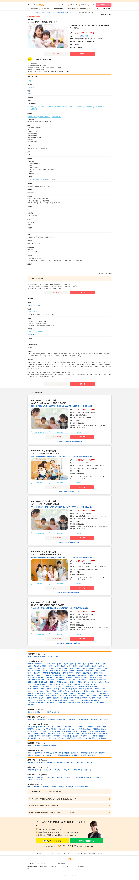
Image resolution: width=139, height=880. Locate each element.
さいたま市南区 (82, 686)
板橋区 (81, 666)
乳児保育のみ (31, 729)
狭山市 (97, 689)
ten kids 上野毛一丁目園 (81, 36)
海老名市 (44, 684)
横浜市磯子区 (71, 675)
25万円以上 (76, 770)
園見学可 (102, 736)
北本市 (99, 691)
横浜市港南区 (31, 677)
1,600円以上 (69, 777)
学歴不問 (30, 736)
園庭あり (76, 731)
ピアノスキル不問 (43, 729)
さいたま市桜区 (58, 686)
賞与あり (30, 179)
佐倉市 (87, 695)
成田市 (81, 695)
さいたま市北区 (78, 684)
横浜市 (64, 673)
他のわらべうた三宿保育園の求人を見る (69, 491)
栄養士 (29, 787)
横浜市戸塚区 (102, 675)
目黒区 (104, 664)
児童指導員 (69, 787)
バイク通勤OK (80, 727)
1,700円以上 (60, 777)
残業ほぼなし (91, 727)
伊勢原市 (36, 684)
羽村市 (29, 673)
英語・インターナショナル (35, 733)
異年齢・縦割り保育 (81, 733)
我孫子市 (55, 698)
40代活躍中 (75, 736)
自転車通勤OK (69, 727)
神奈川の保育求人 (56, 866)
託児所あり (74, 753)
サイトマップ (50, 853)
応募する (82, 53)
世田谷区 (36, 666)
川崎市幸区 (41, 679)
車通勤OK (59, 727)
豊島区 (63, 666)
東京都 (29, 656)
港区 (60, 664)
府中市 (66, 668)
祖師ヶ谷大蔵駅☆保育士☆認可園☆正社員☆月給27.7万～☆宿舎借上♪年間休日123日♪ (62, 406)
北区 (68, 666)
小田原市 (79, 682)
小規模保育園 (71, 719)
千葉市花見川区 (95, 700)
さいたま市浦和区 (70, 686)
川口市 (55, 689)
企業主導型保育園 (32, 334)
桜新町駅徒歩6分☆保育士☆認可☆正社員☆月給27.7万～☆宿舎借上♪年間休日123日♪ (61, 557)
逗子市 (94, 682)
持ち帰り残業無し (102, 727)
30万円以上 (67, 770)
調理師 (54, 787)
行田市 (62, 689)
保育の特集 (46, 8)
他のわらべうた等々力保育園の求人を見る (69, 542)
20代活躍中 (56, 736)
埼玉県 (44, 656)
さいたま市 (47, 700)
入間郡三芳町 (92, 693)
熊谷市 (49, 689)
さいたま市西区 (66, 684)
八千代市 (48, 698)
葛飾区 (100, 666)
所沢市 (68, 689)
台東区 (79, 664)
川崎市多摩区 (71, 679)
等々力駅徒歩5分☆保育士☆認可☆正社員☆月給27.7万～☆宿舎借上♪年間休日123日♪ (61, 507)
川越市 (42, 689)
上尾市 (103, 689)
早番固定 (45, 745)
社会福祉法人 (59, 731)
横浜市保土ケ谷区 (60, 675)
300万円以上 (80, 762)
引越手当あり (61, 738)
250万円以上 (90, 762)
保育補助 (53, 729)
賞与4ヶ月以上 (32, 738)
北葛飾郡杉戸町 (32, 695)
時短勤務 (53, 745)
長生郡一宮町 (38, 700)
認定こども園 (104, 719)
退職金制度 (58, 753)
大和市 (29, 684)
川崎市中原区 (51, 679)
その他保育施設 (41, 719)
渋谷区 (44, 666)
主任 (34, 727)
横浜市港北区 (92, 675)
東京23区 (30, 664)
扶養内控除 (62, 729)
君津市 (71, 698)
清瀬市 (72, 670)
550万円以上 (31, 762)
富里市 (29, 700)
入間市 (54, 691)
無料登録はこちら (104, 4)
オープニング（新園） (41, 731)
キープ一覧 (92, 4)
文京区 (72, 664)
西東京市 (45, 673)
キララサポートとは (58, 8)
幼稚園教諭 (46, 787)
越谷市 (36, 691)
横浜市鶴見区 (87, 673)
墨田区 (85, 664)
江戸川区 (30, 668)
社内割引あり (49, 755)
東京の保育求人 (43, 866)
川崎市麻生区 (92, 679)
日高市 (50, 693)
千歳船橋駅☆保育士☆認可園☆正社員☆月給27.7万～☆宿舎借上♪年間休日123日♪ (60, 608)
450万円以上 (51, 762)
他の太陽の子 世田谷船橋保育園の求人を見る (69, 643)
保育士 (29, 93)
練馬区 (87, 666)
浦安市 (77, 698)
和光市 (73, 691)
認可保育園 (31, 719)
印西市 (99, 698)
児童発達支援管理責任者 (82, 787)
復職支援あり (76, 755)
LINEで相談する (86, 841)
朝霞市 (60, 691)
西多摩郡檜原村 (55, 673)
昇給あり (54, 179)
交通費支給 (38, 753)
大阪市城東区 (90, 702)
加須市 (75, 689)
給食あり (30, 753)
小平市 (99, 668)
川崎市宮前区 (82, 679)
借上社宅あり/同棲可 (89, 755)
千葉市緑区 (41, 702)
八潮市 (105, 691)
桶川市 (86, 691)
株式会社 (68, 731)
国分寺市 (37, 670)
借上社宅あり (84, 753)
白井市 (106, 698)
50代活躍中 (84, 736)
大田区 (29, 666)
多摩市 (97, 670)
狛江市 (58, 670)
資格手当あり (36, 179)
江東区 (92, 664)
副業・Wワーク (72, 729)
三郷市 (37, 693)
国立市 (45, 670)
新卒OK (37, 736)
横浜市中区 (40, 675)
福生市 (51, 670)
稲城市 (103, 670)
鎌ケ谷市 (63, 698)
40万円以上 (49, 770)
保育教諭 (61, 787)
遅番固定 (37, 745)
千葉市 (41, 695)
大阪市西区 (80, 702)
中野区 (50, 666)
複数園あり (84, 731)
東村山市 (30, 670)
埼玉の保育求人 (68, 866)
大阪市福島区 (61, 702)
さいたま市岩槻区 (33, 689)
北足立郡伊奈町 (81, 693)
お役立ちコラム (106, 8)
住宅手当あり (50, 738)
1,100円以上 (40, 779)
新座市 (80, 691)
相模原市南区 (43, 682)
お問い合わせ (64, 4)
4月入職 (30, 731)
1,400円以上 (89, 777)
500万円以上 (41, 762)
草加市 (29, 691)
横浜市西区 (31, 675)
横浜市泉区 (78, 677)
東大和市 (65, 670)
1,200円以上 (31, 779)
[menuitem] (34, 9)
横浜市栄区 (69, 677)
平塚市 (59, 682)
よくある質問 (95, 8)
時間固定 (30, 745)
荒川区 (75, 666)
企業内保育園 (61, 719)
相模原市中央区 (32, 682)
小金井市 (92, 668)
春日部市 (89, 689)
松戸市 (68, 695)
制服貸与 (66, 753)
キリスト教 (60, 733)
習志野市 (106, 695)
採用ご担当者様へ (74, 4)
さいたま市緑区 (94, 686)
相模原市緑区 (102, 679)
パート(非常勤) (47, 712)
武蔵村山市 (89, 670)
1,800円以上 (50, 777)
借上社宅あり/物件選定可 (62, 755)
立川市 (45, 668)
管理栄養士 (37, 787)
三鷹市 (59, 668)
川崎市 (71, 673)
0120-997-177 (68, 846)
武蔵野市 (52, 668)
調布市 (78, 668)
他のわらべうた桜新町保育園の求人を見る (69, 592)
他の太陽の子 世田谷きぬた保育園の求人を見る (69, 441)
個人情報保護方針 (67, 853)
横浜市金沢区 (82, 675)
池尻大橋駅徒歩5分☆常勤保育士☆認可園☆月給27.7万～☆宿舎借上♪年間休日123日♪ (61, 456)
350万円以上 (71, 762)
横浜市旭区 (41, 677)
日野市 (106, 668)
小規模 (103, 731)
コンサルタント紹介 (70, 8)
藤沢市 (72, 682)
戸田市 (47, 691)
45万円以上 (40, 770)
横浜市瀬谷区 (60, 677)
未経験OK (93, 733)
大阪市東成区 (51, 702)
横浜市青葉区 (88, 677)
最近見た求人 (84, 4)
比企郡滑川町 (102, 693)
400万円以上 (61, 762)
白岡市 (72, 693)
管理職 (40, 727)
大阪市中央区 (100, 702)
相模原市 (78, 673)
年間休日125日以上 (84, 729)
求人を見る (82, 436)
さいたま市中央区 (45, 686)
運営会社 (100, 853)
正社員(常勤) (31, 87)
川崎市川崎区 (31, 679)
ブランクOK (101, 733)
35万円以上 (58, 770)
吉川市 (56, 693)
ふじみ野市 (64, 693)
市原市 (35, 698)
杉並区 (56, 666)
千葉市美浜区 (64, 700)
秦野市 (100, 682)
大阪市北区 (31, 704)
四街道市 (84, 698)
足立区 (94, 666)
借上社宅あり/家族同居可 (35, 755)
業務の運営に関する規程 (80, 853)
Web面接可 (93, 736)
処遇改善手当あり (46, 179)
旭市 (99, 695)
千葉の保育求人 (80, 866)
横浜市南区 (49, 675)
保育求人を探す (34, 8)
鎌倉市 (66, 682)
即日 (51, 731)
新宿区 (66, 664)
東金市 (94, 695)
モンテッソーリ (50, 733)
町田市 (85, 668)
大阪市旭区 (71, 702)
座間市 (51, 684)
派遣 (29, 712)
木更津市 (61, 695)
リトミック (69, 733)
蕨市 (41, 691)
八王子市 (37, 668)
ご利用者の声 (83, 8)
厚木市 (107, 682)
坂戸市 (44, 693)
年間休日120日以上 (98, 729)
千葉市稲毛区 (31, 702)
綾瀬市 (58, 684)
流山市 (41, 698)
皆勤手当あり (71, 738)
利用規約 (58, 853)
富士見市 (30, 693)
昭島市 (72, 668)
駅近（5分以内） (49, 727)
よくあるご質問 (40, 853)
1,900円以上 (40, 777)
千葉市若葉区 (84, 700)
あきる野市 (37, 673)
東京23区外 (38, 664)
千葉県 (50, 656)
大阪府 (56, 656)
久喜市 (93, 691)
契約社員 (56, 712)
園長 (29, 727)
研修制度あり (48, 753)
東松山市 (81, 689)
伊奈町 (55, 700)
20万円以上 (86, 770)
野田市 (75, 695)
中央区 (54, 664)
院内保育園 (94, 719)
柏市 (29, 698)
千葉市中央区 (74, 700)
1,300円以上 (99, 777)
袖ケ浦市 (92, 698)
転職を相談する (53, 841)
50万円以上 (31, 770)
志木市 (67, 691)
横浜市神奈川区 (98, 673)
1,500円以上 (79, 777)
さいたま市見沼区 (33, 686)
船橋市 (54, 695)
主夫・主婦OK (46, 736)
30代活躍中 (66, 736)
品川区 (98, 664)
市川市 (48, 695)
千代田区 (47, 664)
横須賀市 (52, 682)
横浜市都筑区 (99, 677)
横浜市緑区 (50, 677)
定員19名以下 (94, 731)
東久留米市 (80, 670)
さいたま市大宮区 (91, 684)
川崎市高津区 (61, 679)
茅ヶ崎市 (87, 682)
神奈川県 (36, 656)
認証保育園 (51, 719)
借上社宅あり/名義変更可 (98, 753)
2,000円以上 (31, 777)
